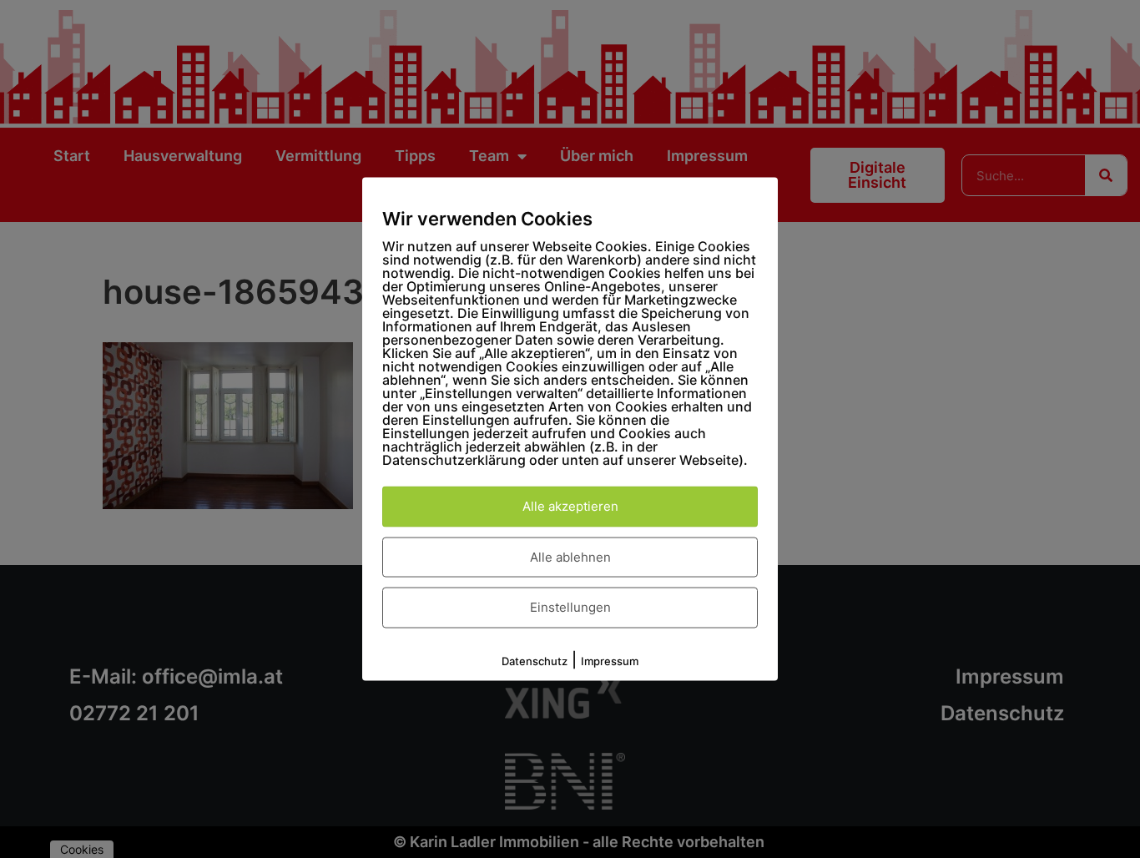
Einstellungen (570, 607)
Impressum (609, 660)
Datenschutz (534, 660)
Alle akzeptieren (570, 506)
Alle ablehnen (570, 556)
